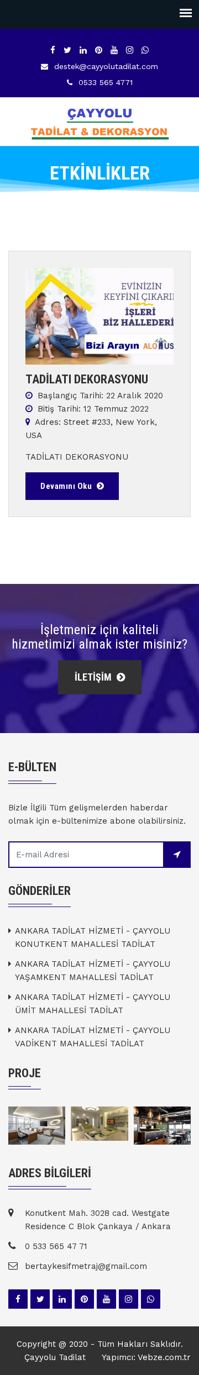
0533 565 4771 (105, 82)
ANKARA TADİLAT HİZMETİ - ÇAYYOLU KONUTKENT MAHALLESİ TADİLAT (92, 937)
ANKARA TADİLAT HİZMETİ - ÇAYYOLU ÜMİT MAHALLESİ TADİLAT (92, 1003)
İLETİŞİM (94, 677)
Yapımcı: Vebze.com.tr (146, 1357)
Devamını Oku (67, 486)
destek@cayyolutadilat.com (106, 66)
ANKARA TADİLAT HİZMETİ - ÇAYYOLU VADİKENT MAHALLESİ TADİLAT (92, 1037)
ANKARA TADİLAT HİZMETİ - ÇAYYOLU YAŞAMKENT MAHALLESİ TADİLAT (92, 970)
